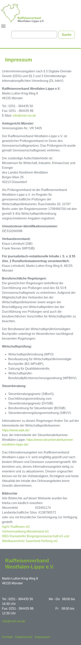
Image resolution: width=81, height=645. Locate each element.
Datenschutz (23, 637)
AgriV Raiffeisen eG (16, 526)
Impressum (42, 637)
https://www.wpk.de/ (15, 430)
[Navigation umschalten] (3, 26)
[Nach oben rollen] (72, 636)
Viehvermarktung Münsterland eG (25, 531)
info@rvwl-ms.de (24, 115)
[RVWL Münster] (22, 13)
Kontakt (7, 637)
